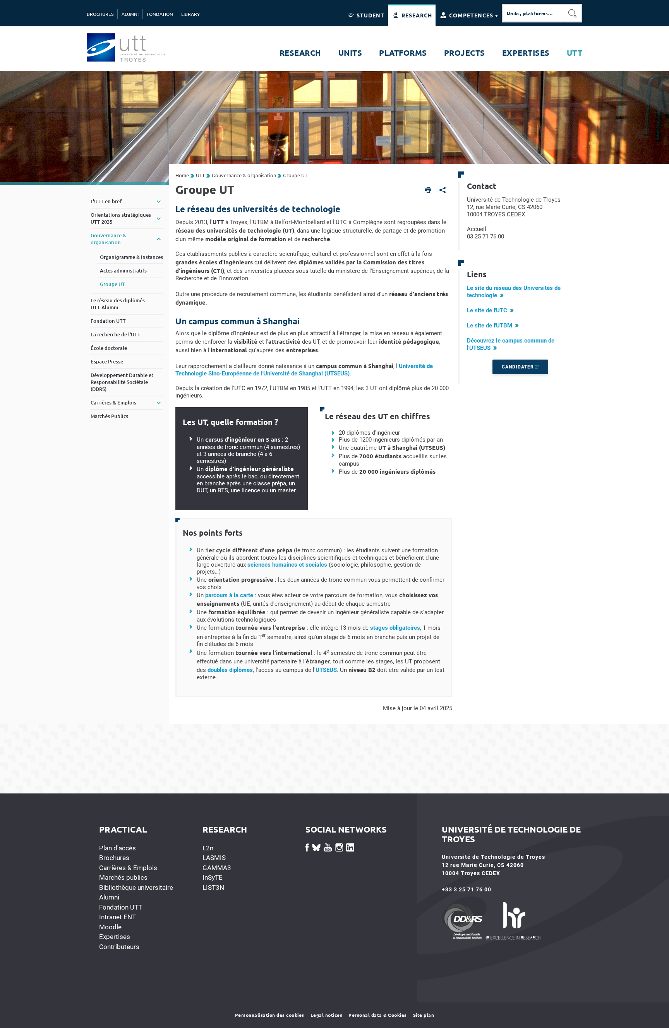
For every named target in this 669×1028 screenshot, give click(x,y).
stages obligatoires (395, 627)
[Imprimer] (428, 190)
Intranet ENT (117, 917)
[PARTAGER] (442, 190)
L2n (207, 848)
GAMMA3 (216, 868)
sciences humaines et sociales (287, 564)
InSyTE (212, 877)
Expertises (114, 937)
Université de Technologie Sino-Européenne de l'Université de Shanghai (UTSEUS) (304, 370)
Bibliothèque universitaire (136, 887)
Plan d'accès (117, 848)
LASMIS (214, 858)
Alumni (109, 897)
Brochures (114, 858)
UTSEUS (326, 669)
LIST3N (213, 887)
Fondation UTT (120, 907)
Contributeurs (119, 947)
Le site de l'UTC (487, 310)
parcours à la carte (229, 595)
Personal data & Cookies (377, 1015)
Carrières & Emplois (128, 868)
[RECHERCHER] (573, 13)
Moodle (110, 927)
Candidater (518, 367)
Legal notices (326, 1015)
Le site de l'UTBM (489, 325)
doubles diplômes (230, 669)
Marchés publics (123, 877)
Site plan (423, 1015)
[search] (533, 13)
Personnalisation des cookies (269, 1015)
